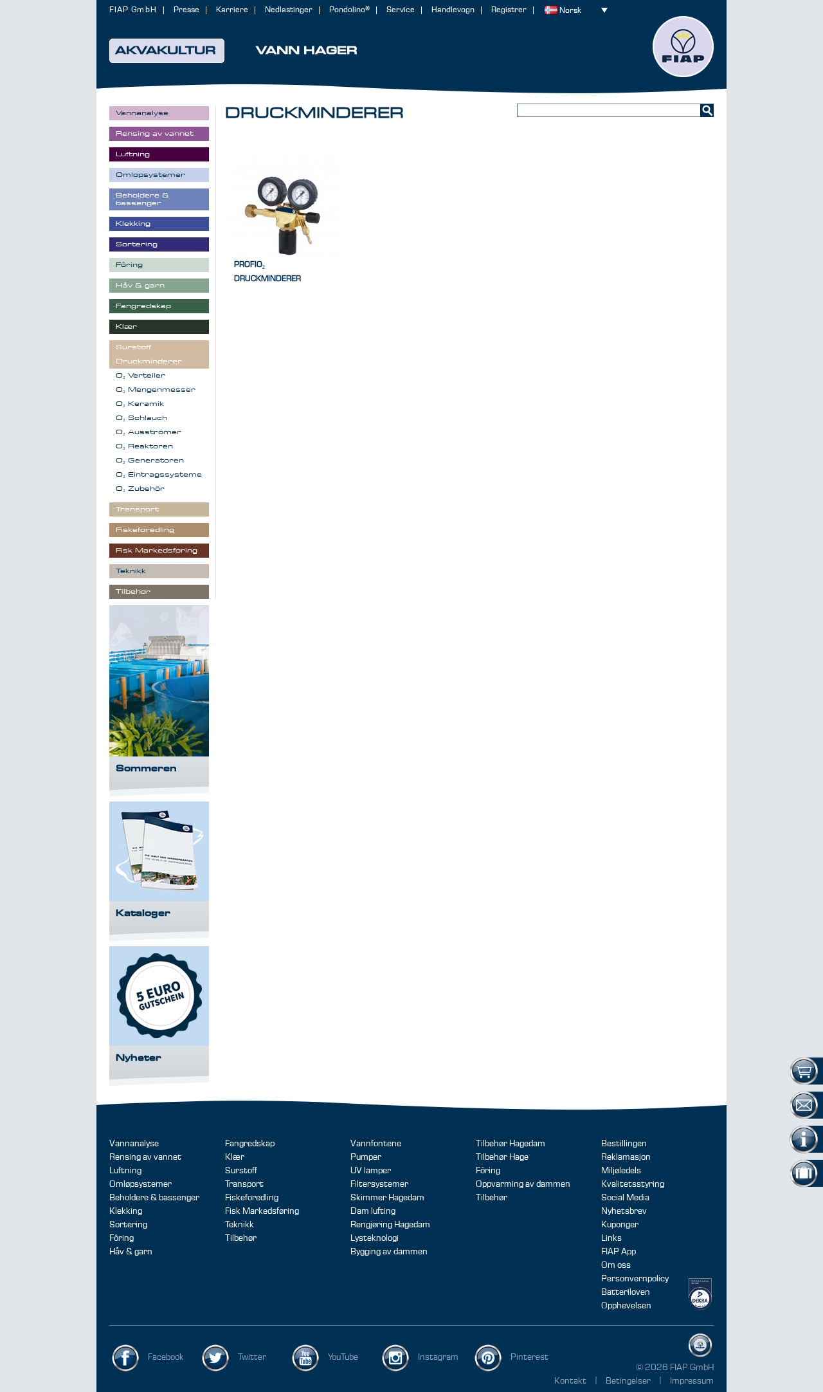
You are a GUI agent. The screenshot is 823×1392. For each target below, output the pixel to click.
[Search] (707, 110)
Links (611, 1238)
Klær (234, 1157)
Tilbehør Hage (502, 1157)
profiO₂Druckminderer (267, 272)
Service (400, 10)
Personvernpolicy (635, 1279)
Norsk (570, 10)
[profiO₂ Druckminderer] (285, 200)
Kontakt (570, 1381)
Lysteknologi (374, 1238)
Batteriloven (625, 1292)
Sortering (128, 1225)
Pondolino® (349, 10)
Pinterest (529, 1357)
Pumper (365, 1157)
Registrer (509, 10)
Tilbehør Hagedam (510, 1144)
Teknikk (239, 1225)
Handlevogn (453, 10)
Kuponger (619, 1225)
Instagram (438, 1357)
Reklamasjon (626, 1157)
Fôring (121, 1238)
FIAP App (618, 1252)
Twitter (252, 1357)
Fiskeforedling (251, 1198)
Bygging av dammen (389, 1252)
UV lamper (370, 1171)
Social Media (625, 1198)
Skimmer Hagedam (387, 1198)
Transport (244, 1184)
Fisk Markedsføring (262, 1211)
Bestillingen (624, 1144)
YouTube (343, 1357)
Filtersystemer (379, 1184)
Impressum (692, 1381)
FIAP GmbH (133, 10)
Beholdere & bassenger (154, 1198)
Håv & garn (130, 1252)
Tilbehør (241, 1238)
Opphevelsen (626, 1306)
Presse (186, 10)
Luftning (125, 1171)
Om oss (616, 1265)
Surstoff (241, 1171)
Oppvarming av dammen (523, 1184)
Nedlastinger (288, 10)
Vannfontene (375, 1144)
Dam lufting (372, 1211)
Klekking (125, 1211)
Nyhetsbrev (624, 1211)
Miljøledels (621, 1171)
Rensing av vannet (145, 1157)
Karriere (232, 10)
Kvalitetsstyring (632, 1184)
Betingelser (629, 1381)
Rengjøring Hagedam (390, 1225)
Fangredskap (250, 1144)
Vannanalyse (134, 1144)
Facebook (166, 1357)
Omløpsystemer (140, 1184)
